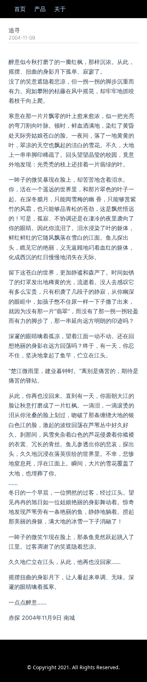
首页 (20, 8)
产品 (40, 8)
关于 (60, 8)
